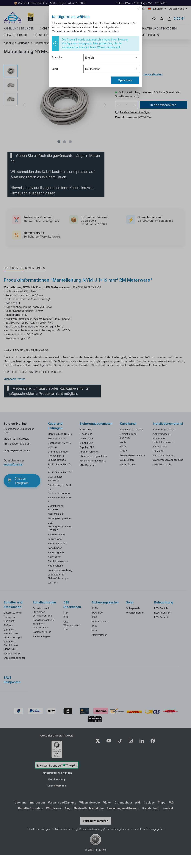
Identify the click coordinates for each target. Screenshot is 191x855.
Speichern (125, 80)
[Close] (139, 8)
